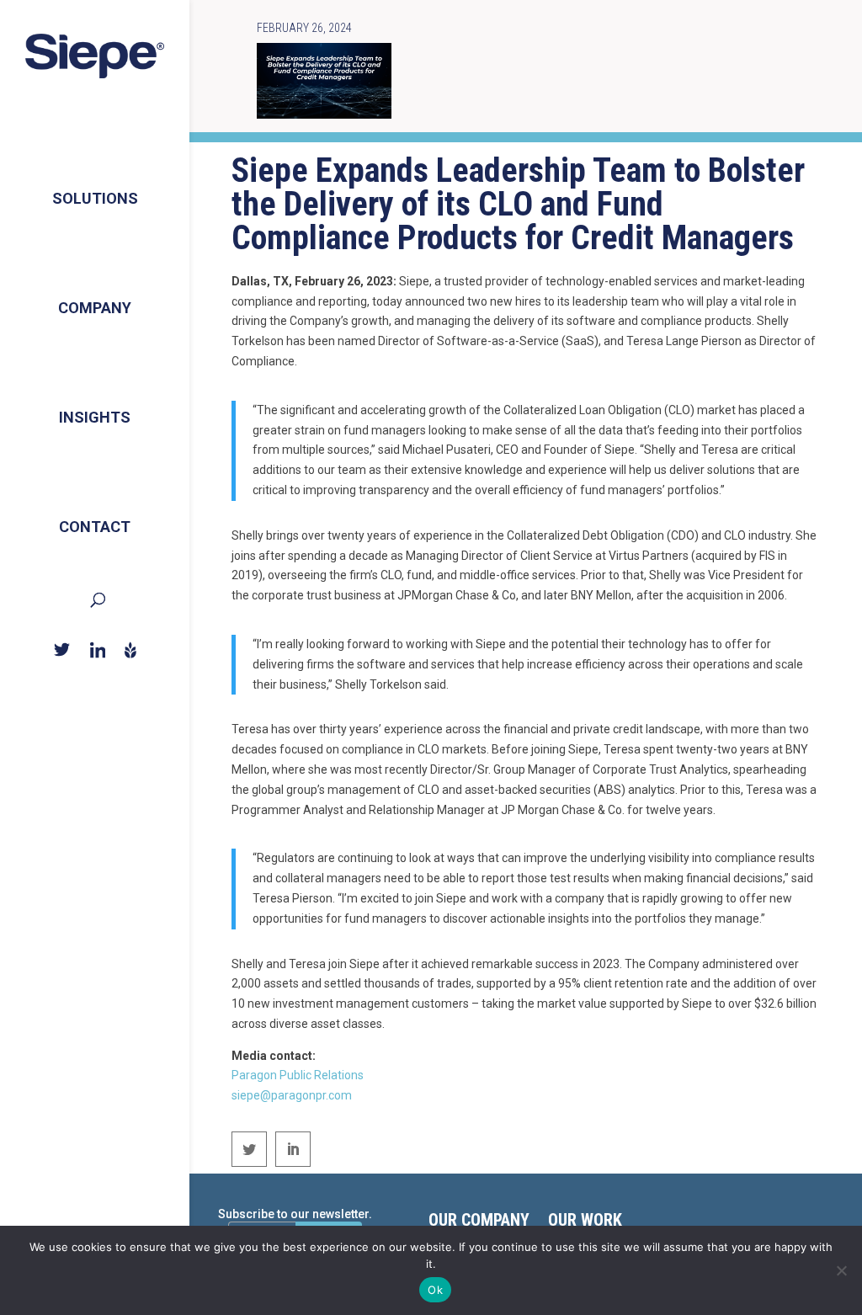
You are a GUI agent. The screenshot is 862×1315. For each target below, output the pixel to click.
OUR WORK (585, 1222)
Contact (94, 526)
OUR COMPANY (478, 1222)
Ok (435, 1289)
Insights (94, 417)
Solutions (95, 198)
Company (94, 308)
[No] (841, 1270)
